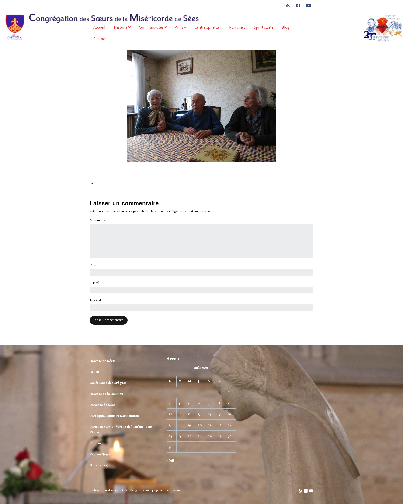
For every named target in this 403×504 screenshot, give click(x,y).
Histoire (121, 27)
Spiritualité (263, 27)
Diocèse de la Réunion (106, 393)
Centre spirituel (208, 27)
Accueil (99, 27)
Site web (96, 300)
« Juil (170, 460)
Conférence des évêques (108, 382)
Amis (179, 27)
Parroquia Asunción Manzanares (114, 415)
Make (108, 490)
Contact (99, 39)
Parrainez (237, 27)
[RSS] (289, 5)
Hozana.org (99, 465)
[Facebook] (298, 5)
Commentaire (101, 220)
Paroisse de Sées (102, 404)
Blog (285, 27)
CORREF (96, 371)
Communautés (151, 27)
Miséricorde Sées (111, 183)
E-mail (96, 283)
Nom (94, 265)
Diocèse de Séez (102, 360)
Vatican (95, 443)
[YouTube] (308, 5)
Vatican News (100, 454)
